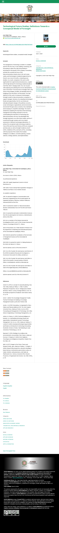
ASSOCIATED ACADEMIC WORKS (11, 423)
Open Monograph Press (9, 451)
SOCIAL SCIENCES (41, 61)
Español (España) (7, 386)
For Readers (6, 398)
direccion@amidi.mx (18, 477)
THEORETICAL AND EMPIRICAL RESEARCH (14, 425)
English (5, 388)
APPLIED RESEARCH (8, 428)
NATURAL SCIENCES (8, 439)
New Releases (6, 412)
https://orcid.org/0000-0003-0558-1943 (12, 38)
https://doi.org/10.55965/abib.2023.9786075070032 (19, 44)
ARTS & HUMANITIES (8, 444)
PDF (46, 46)
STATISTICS (6, 441)
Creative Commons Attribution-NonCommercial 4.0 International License (46, 89)
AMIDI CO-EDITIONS (8, 421)
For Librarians (6, 403)
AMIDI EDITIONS (41, 71)
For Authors (6, 400)
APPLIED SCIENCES (8, 437)
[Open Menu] (3, 1)
